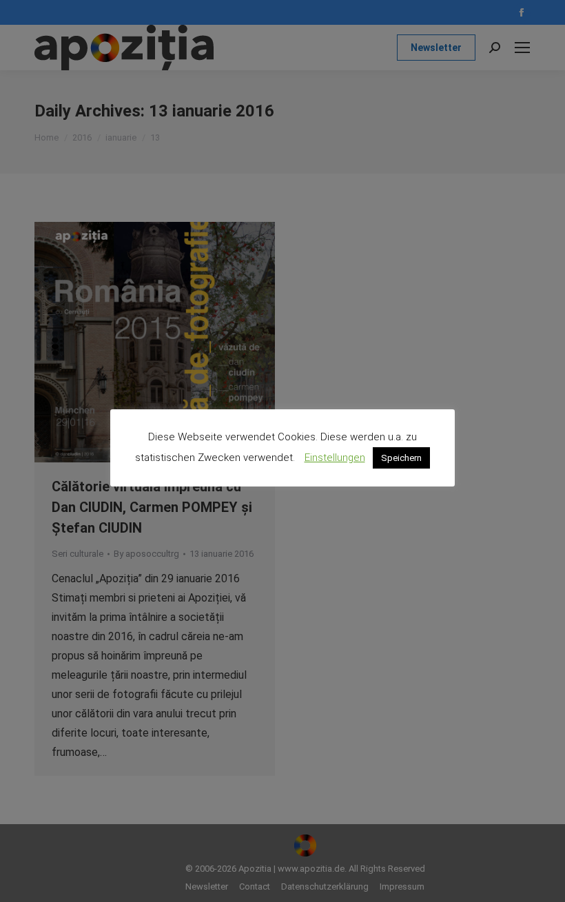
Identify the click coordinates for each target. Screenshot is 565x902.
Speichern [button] (401, 458)
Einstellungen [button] (335, 457)
